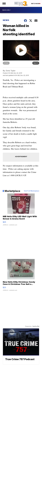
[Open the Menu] (4, 3)
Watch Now (35, 3)
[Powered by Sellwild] (35, 326)
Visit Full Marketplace (31, 191)
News (6, 20)
